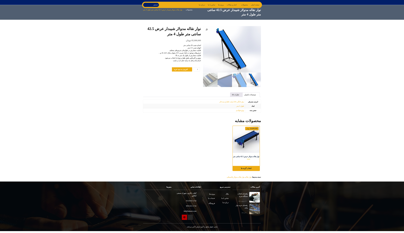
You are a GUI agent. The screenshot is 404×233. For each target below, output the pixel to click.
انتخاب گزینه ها (246, 168)
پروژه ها (221, 4)
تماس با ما (211, 4)
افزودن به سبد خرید (181, 69)
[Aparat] (184, 217)
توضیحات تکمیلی (250, 95)
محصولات (187, 10)
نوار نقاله (248, 177)
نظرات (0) (235, 95)
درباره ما (202, 4)
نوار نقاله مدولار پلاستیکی (236, 177)
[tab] (251, 95)
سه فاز (222, 101)
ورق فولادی (240, 110)
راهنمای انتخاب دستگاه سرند (242, 195)
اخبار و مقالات (232, 4)
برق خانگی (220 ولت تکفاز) (234, 101)
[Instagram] (190, 217)
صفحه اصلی (255, 4)
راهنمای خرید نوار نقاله (242, 206)
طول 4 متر (240, 106)
